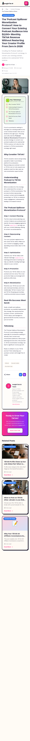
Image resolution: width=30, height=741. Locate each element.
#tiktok (7, 363)
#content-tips (8, 366)
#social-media (15, 363)
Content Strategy (15, 9)
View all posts (16, 404)
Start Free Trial (15, 430)
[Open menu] (26, 3)
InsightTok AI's (19, 258)
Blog (7, 9)
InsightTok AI (13, 225)
